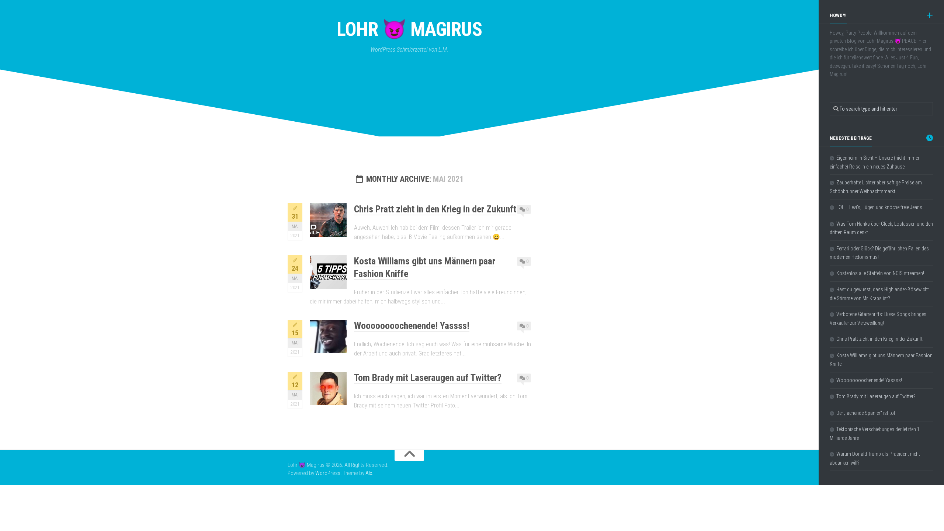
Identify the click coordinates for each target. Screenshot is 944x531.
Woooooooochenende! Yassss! (411, 325)
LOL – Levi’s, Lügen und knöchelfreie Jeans (879, 207)
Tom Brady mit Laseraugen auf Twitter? (428, 377)
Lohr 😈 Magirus (409, 29)
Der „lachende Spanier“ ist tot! (866, 413)
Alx (368, 473)
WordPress (327, 473)
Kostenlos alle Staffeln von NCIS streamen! (880, 273)
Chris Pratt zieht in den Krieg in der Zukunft (435, 209)
